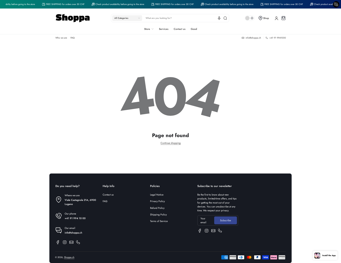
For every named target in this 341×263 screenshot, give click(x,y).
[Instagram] (65, 242)
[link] (62, 4)
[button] (127, 18)
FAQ (73, 37)
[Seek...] (225, 18)
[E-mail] (71, 242)
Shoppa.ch (69, 257)
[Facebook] (58, 242)
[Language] (219, 18)
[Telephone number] (78, 242)
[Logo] (73, 18)
